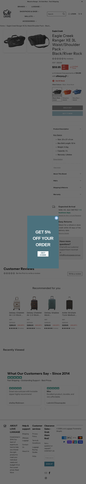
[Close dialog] (56, 218)
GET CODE (43, 254)
